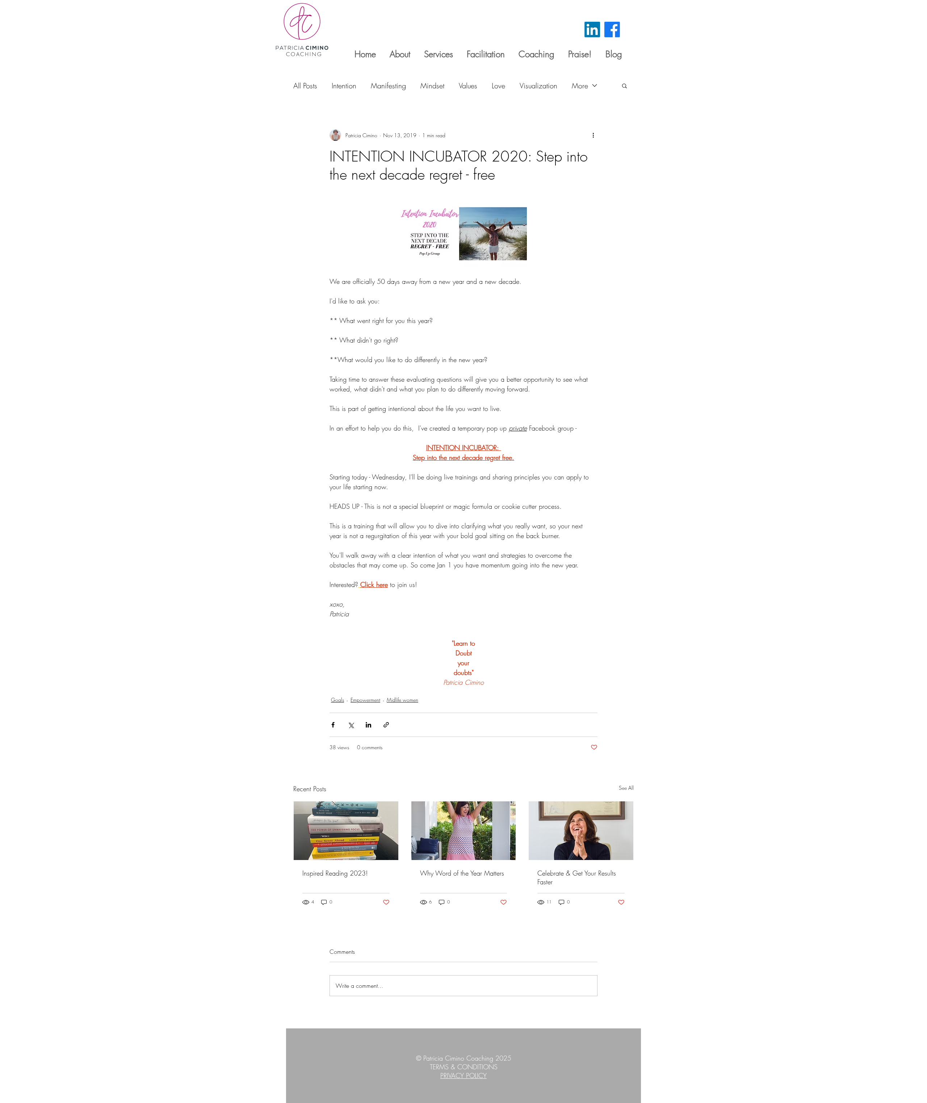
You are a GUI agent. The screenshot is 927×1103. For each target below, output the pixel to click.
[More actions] (593, 135)
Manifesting (388, 85)
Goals (337, 699)
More (580, 85)
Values (468, 85)
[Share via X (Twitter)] (350, 724)
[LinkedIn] (592, 29)
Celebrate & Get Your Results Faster (576, 877)
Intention (344, 85)
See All (626, 787)
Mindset (432, 85)
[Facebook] (612, 29)
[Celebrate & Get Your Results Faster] (581, 830)
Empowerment (365, 699)
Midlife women (402, 699)
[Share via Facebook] (333, 724)
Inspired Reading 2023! (335, 873)
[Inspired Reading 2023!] (346, 830)
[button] (624, 85)
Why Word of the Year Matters (462, 873)
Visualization (538, 85)
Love (498, 85)
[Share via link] (386, 724)
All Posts (305, 85)
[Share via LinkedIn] (368, 724)
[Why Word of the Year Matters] (463, 830)
